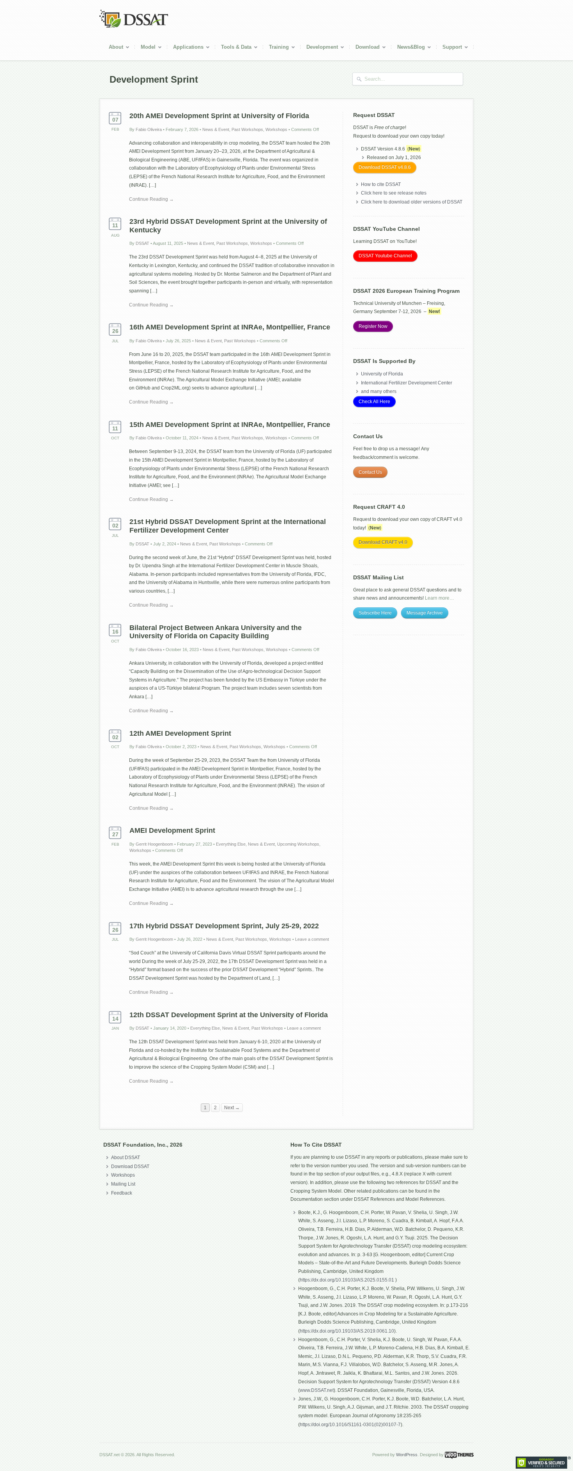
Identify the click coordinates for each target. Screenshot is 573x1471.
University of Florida (382, 374)
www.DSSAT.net (317, 1390)
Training (276, 48)
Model (145, 48)
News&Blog (408, 48)
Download (365, 48)
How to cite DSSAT (381, 184)
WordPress (406, 1454)
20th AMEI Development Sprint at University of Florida (219, 116)
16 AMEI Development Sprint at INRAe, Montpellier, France (229, 327)
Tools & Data (233, 48)
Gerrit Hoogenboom (154, 844)
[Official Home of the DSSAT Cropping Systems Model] (133, 26)
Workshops (276, 129)
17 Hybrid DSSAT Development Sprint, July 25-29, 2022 (224, 926)
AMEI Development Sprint (172, 830)
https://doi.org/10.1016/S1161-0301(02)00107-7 (350, 1424)
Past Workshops (247, 129)
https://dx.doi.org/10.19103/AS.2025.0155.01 (347, 1280)
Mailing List (123, 1184)
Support (449, 48)
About (113, 48)
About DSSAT (125, 1157)
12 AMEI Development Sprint (180, 733)
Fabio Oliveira (149, 129)
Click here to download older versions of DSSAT (411, 202)
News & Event (215, 129)
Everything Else (231, 844)
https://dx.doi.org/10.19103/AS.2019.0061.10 (347, 1331)
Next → (232, 1107)
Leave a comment (312, 939)
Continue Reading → (151, 199)
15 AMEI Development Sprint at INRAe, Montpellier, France (229, 424)
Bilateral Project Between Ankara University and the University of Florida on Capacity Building (215, 632)
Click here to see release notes (393, 193)
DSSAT (142, 243)
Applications (185, 48)
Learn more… (439, 598)
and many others (378, 391)
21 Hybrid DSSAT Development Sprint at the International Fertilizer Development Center (227, 526)
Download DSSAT (130, 1166)
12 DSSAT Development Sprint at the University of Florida (228, 1015)
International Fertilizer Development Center (406, 383)
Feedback (121, 1193)
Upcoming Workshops (298, 844)
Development (319, 48)
